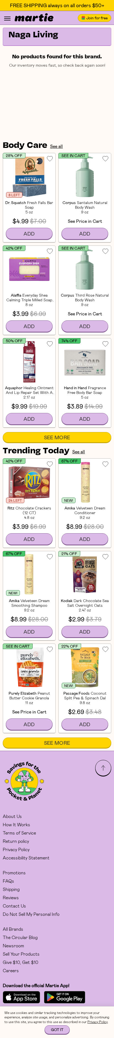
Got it (57, 1029)
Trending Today (36, 451)
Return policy (16, 841)
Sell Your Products (21, 953)
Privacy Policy (16, 849)
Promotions (14, 872)
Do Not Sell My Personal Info (31, 914)
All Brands (13, 929)
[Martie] (34, 18)
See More (57, 437)
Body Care (25, 145)
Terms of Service (19, 832)
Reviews (11, 897)
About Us (12, 816)
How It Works (16, 824)
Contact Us (14, 905)
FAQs (8, 880)
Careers (11, 970)
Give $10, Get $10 (20, 962)
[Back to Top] (103, 768)
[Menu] (7, 18)
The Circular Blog (20, 937)
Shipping (11, 889)
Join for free (97, 17)
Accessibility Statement (26, 857)
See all (56, 146)
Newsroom (13, 945)
